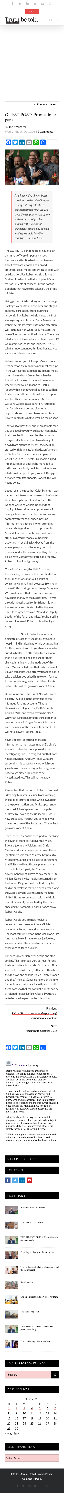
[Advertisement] (32, 59)
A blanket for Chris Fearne (33, 1207)
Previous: (34, 1013)
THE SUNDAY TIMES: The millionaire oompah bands (39, 1239)
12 (39, 1413)
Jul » (16, 1433)
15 (9, 1418)
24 (24, 1423)
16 (16, 1418)
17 (24, 1418)
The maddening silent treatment (35, 1341)
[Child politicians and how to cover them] (11, 1300)
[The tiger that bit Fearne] (11, 1226)
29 (9, 1428)
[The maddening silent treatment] (11, 1345)
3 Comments (45, 131)
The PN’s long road (30, 1311)
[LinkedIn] (22, 1180)
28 (55, 1423)
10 (24, 1413)
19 (39, 1418)
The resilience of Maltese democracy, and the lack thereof (40, 1268)
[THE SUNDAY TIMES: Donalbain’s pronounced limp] (11, 1330)
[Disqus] (32, 1100)
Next (53, 104)
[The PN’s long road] (11, 1315)
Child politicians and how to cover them (39, 1296)
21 (55, 1418)
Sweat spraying (28, 1281)
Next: (40, 1028)
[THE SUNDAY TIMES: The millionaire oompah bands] (11, 1241)
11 (32, 1413)
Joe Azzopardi (17, 127)
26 (39, 1423)
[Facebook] (8, 1180)
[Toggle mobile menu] (57, 20)
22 (9, 1423)
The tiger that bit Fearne (32, 1222)
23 (16, 1423)
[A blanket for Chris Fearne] (11, 1211)
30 (16, 1428)
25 (32, 1423)
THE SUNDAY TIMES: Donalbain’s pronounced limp (38, 1328)
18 (32, 1418)
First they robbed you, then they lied (37, 1252)
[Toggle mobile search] (50, 20)
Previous (42, 104)
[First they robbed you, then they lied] (11, 1256)
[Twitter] (15, 1180)
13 (47, 1413)
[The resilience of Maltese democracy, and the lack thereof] (11, 1271)
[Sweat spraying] (11, 1286)
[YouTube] (29, 1180)
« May (8, 1433)
